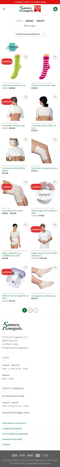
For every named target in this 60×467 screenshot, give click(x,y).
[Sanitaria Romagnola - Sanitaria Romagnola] (30, 9)
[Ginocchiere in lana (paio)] (15, 193)
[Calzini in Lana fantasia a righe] (44, 67)
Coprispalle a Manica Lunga (13, 125)
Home (19, 20)
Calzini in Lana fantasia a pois (14, 85)
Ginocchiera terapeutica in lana (44, 168)
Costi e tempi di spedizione (15, 433)
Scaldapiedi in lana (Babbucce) (44, 296)
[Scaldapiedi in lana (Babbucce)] (44, 278)
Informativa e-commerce (14, 423)
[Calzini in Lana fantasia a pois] (15, 67)
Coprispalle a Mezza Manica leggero (13, 169)
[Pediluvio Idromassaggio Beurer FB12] (15, 278)
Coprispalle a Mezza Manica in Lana (43, 126)
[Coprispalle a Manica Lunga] (15, 107)
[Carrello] (55, 9)
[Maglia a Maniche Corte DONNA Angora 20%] (15, 235)
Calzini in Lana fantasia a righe (43, 85)
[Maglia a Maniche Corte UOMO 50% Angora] (44, 235)
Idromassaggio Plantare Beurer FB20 (44, 211)
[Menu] (3, 9)
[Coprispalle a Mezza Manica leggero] (15, 150)
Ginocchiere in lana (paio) (12, 211)
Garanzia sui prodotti (12, 439)
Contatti (6, 444)
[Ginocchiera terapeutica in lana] (44, 150)
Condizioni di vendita (12, 428)
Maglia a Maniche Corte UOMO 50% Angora (44, 254)
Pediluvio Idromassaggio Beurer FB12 (15, 297)
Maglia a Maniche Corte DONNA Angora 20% (12, 254)
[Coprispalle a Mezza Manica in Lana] (44, 107)
